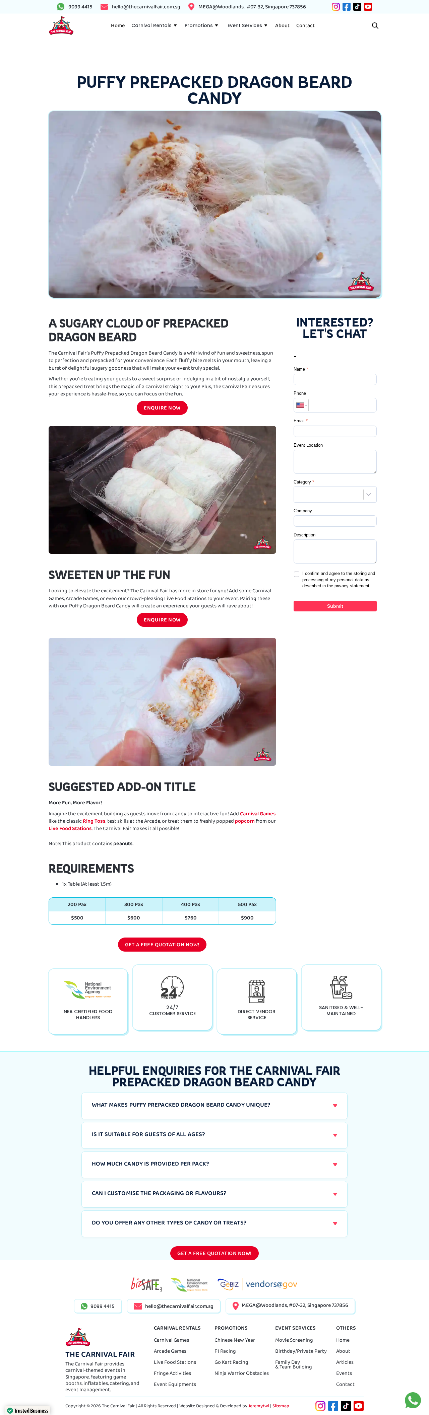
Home (343, 1340)
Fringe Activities (172, 1373)
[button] (154, 25)
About (343, 1351)
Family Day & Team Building (293, 1364)
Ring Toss (94, 821)
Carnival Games (258, 813)
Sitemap (280, 1405)
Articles (345, 1362)
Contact (345, 1384)
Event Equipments (175, 1384)
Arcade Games (170, 1351)
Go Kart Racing (231, 1362)
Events (344, 1373)
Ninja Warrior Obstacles (241, 1373)
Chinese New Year (234, 1340)
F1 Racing (225, 1351)
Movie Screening (294, 1340)
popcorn (245, 821)
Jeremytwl (258, 1405)
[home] (61, 25)
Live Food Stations (70, 828)
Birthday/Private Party (301, 1351)
